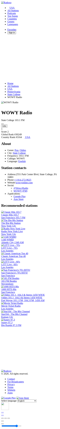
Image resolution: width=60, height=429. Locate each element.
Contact (11, 379)
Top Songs (12, 16)
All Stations (13, 10)
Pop (16, 150)
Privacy (11, 384)
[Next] (8, 418)
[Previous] (2, 418)
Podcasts (11, 13)
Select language (8, 400)
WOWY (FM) (20, 191)
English (22, 161)
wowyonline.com (24, 182)
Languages (12, 24)
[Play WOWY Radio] (2, 123)
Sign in (12, 32)
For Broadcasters (15, 381)
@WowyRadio (21, 188)
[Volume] (2, 423)
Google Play (20, 196)
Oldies (23, 150)
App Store (19, 199)
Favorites (11, 29)
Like (4, 126)
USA (12, 7)
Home (10, 83)
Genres (10, 21)
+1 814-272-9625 (22, 180)
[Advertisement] (30, 58)
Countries (12, 18)
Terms (10, 387)
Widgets (11, 390)
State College (13, 94)
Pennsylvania (13, 91)
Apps (10, 392)
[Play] (5, 418)
